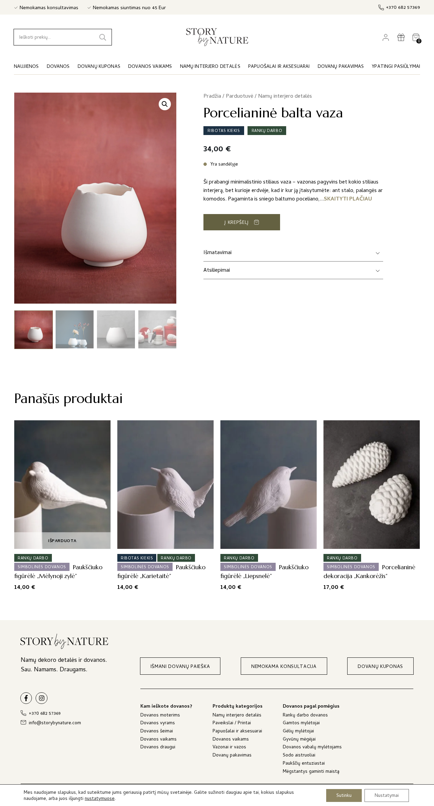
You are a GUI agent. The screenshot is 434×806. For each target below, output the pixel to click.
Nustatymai (387, 796)
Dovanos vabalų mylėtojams (312, 748)
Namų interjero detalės (285, 97)
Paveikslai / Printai (232, 724)
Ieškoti (102, 37)
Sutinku (344, 796)
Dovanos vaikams (158, 740)
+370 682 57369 (403, 8)
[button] (165, 104)
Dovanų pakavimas (232, 756)
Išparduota (62, 541)
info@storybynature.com (55, 723)
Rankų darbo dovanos (305, 716)
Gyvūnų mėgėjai (299, 740)
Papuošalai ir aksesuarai (237, 732)
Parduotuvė (239, 96)
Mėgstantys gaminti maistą (311, 772)
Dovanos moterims (160, 716)
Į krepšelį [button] (163, 541)
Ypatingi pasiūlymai (396, 67)
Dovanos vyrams (157, 724)
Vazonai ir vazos (229, 748)
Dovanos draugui (157, 748)
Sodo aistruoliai (299, 756)
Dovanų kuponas (99, 67)
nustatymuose (100, 799)
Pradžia (212, 96)
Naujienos (26, 67)
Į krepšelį (236, 223)
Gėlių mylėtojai (298, 732)
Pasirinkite (369, 541)
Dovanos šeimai (156, 732)
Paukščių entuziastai (304, 764)
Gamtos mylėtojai (301, 724)
